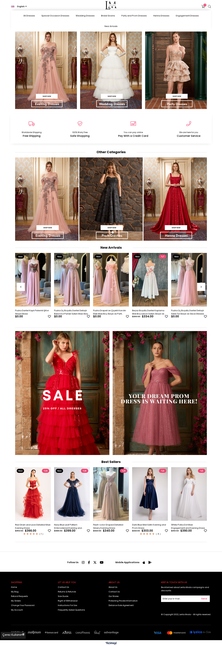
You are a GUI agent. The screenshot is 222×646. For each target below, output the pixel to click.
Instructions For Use (67, 605)
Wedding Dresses (85, 15)
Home (14, 587)
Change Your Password (22, 605)
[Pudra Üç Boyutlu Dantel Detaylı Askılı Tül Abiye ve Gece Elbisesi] (150, 280)
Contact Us (63, 587)
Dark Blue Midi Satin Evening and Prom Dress (149, 526)
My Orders (16, 600)
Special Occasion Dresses (55, 15)
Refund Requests (19, 596)
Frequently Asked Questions (71, 609)
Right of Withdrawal (68, 600)
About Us (113, 587)
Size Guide (63, 596)
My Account (17, 609)
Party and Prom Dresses (134, 15)
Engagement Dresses (187, 15)
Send (204, 598)
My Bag (15, 591)
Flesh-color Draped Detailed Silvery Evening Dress (108, 526)
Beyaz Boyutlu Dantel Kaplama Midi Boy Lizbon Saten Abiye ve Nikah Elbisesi (109, 312)
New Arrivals (111, 26)
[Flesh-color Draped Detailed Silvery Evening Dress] (111, 494)
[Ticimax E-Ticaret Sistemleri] (111, 643)
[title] (160, 393)
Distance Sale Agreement (121, 605)
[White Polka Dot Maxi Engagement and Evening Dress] (189, 494)
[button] (109, 232)
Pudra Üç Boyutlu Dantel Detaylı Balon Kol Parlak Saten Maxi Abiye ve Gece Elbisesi (32, 312)
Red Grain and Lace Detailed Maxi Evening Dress (32, 526)
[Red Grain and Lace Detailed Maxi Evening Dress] (33, 494)
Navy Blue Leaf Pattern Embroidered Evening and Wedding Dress (68, 526)
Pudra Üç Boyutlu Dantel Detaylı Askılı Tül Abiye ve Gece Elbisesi (148, 312)
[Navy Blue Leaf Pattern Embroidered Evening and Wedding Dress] (72, 494)
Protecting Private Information (123, 600)
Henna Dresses (161, 15)
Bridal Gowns (108, 15)
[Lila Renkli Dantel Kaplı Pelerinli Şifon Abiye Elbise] (189, 280)
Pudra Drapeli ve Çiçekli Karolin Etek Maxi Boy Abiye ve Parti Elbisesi (70, 312)
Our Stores (114, 596)
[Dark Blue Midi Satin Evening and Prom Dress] (150, 494)
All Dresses (29, 15)
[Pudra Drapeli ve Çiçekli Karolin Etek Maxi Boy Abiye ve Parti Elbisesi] (72, 280)
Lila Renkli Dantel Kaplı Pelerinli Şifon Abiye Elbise (187, 312)
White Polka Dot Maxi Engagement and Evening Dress (188, 526)
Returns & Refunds (67, 591)
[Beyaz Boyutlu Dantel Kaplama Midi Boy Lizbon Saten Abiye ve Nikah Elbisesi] (111, 280)
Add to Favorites (49, 316)
